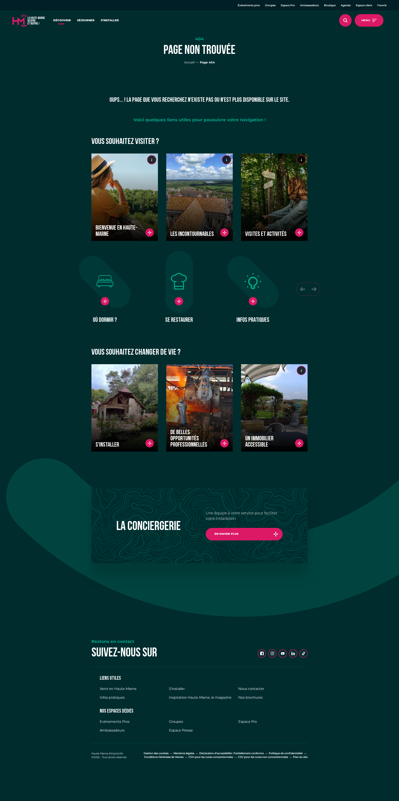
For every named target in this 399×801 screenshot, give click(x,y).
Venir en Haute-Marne (118, 689)
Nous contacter (251, 689)
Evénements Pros (114, 722)
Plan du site (300, 757)
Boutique (330, 5)
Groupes (270, 5)
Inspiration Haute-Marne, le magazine (200, 697)
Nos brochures (250, 697)
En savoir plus (226, 534)
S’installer (110, 20)
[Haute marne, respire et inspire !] (28, 20)
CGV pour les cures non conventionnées (263, 757)
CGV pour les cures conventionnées (210, 757)
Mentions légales (184, 753)
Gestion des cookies (156, 753)
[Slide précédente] (302, 289)
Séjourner (86, 20)
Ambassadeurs (309, 5)
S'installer (177, 689)
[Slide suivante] (314, 289)
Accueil (189, 62)
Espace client (364, 5)
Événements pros (249, 5)
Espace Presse (181, 730)
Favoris (382, 5)
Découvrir (62, 20)
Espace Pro (288, 5)
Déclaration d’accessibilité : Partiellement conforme (231, 753)
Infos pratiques (112, 697)
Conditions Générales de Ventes (163, 757)
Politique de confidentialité (286, 753)
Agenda (346, 5)
